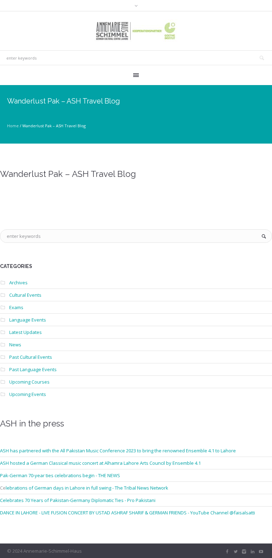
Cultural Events (25, 295)
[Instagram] (244, 551)
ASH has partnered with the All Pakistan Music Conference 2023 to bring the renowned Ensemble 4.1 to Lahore (118, 450)
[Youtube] (261, 551)
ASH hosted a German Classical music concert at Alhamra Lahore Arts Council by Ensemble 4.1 (100, 463)
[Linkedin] (252, 551)
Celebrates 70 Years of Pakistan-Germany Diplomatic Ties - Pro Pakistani (77, 500)
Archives (18, 282)
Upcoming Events (27, 394)
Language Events (27, 320)
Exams (16, 307)
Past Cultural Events (30, 357)
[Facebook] (227, 551)
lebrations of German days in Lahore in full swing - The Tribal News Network (87, 488)
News (15, 344)
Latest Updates (25, 332)
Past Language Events (33, 369)
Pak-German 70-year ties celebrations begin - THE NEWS (60, 475)
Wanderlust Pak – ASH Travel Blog (68, 174)
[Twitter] (235, 551)
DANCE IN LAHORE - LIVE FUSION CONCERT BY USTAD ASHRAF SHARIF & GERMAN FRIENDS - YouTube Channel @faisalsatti (127, 512)
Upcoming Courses (29, 382)
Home (13, 125)
